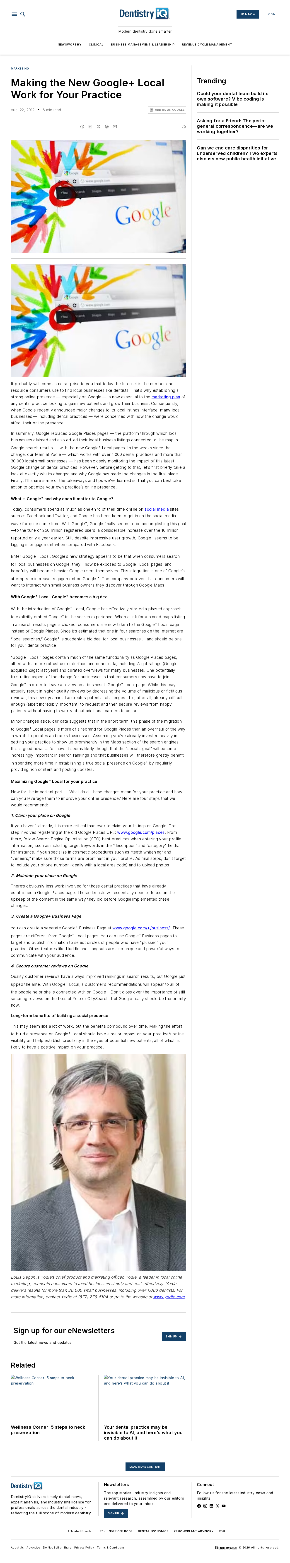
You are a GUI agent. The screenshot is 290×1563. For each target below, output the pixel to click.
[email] (115, 126)
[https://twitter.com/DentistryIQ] (217, 1506)
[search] (22, 14)
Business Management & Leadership (143, 44)
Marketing (20, 68)
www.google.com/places (140, 832)
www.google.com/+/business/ (141, 928)
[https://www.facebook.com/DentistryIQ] (199, 1506)
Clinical (96, 44)
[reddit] (106, 126)
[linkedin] (90, 126)
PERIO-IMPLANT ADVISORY (193, 1531)
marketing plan (166, 396)
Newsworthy (70, 44)
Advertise (33, 1547)
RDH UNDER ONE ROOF (116, 1531)
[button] (14, 14)
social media (157, 509)
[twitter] (98, 126)
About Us (17, 1547)
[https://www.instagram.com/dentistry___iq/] (205, 1506)
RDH (222, 1531)
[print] (183, 126)
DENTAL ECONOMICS (153, 1531)
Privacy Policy (84, 1547)
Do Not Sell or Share (57, 1547)
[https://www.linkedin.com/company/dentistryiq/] (211, 1506)
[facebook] (82, 126)
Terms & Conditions (111, 1547)
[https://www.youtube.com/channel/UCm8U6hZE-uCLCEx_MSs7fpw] (223, 1506)
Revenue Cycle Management (207, 44)
